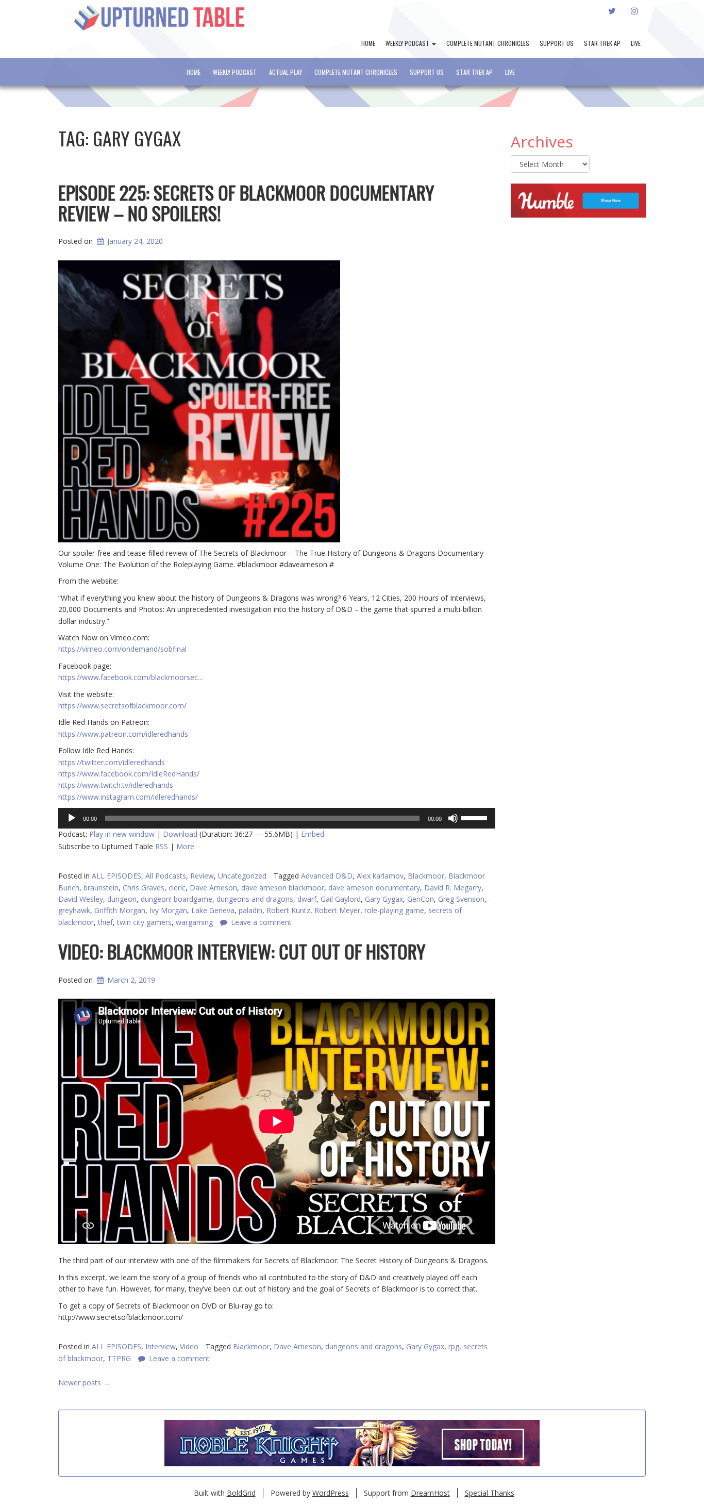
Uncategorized (242, 876)
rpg (453, 1346)
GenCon (420, 899)
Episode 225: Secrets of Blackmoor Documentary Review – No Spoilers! (246, 202)
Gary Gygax (384, 899)
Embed (312, 834)
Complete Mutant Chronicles (487, 43)
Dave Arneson (213, 887)
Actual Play (285, 72)
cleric (177, 887)
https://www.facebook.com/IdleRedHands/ (128, 774)
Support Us (557, 43)
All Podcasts (165, 876)
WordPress (330, 1493)
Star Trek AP (602, 43)
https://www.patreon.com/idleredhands (123, 734)
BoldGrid (241, 1493)
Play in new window (122, 834)
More (185, 846)
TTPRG (119, 1358)
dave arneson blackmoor (282, 887)
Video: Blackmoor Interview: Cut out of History (242, 951)
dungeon (122, 899)
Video (189, 1346)
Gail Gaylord (341, 899)
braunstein (101, 887)
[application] (276, 818)
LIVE (636, 43)
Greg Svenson (461, 899)
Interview (160, 1346)
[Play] (71, 818)
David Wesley (80, 899)
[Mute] (453, 818)
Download (180, 834)
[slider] (475, 817)
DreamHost (430, 1493)
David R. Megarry (452, 887)
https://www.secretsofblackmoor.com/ (122, 705)
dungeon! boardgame (176, 899)
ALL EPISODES (116, 876)
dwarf (306, 899)
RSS (161, 846)
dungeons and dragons (254, 899)
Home (368, 43)
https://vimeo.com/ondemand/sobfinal (122, 649)
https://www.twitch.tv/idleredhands (115, 785)
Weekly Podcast (408, 43)
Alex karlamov (380, 876)
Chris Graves (143, 887)
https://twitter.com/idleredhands (111, 762)
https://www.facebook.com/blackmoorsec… (131, 677)
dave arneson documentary (374, 887)
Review (202, 876)
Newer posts (84, 1382)
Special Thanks (489, 1493)
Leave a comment (179, 1358)
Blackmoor (426, 876)
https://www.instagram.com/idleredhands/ (128, 797)
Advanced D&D (327, 876)
